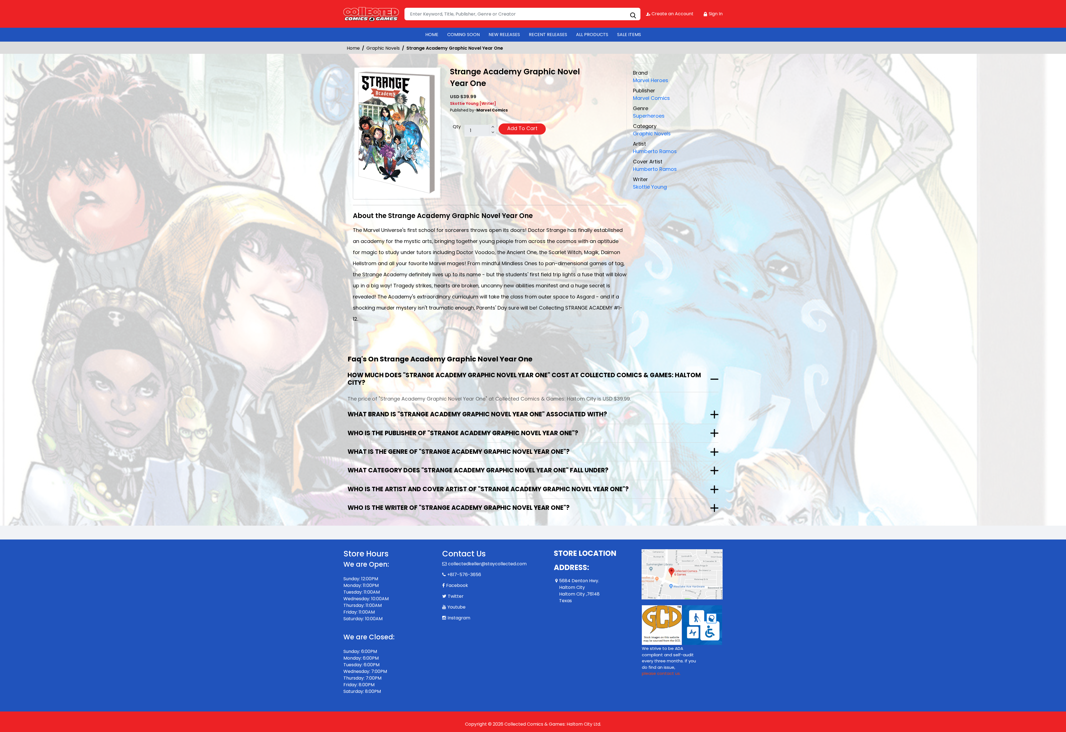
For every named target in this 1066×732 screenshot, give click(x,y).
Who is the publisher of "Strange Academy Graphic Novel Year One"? (463, 433)
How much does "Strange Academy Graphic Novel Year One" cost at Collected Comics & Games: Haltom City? (524, 379)
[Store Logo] (371, 14)
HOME (431, 34)
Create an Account (671, 14)
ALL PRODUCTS (592, 34)
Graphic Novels (383, 48)
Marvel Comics (651, 98)
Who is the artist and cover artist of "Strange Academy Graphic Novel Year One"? (488, 489)
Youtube (456, 607)
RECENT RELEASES (548, 34)
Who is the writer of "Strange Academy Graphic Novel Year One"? (459, 507)
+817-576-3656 (464, 574)
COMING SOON (463, 34)
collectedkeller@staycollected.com (487, 564)
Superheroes (649, 115)
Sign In (715, 14)
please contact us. (661, 673)
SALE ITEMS (629, 34)
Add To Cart (522, 128)
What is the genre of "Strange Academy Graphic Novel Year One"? (459, 451)
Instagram (458, 618)
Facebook (457, 585)
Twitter (456, 596)
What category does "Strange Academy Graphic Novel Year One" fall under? (478, 470)
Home (353, 48)
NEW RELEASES (504, 34)
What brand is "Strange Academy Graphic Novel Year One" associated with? (477, 414)
